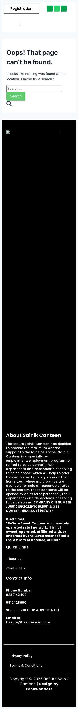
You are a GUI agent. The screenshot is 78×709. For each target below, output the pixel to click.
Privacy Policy (21, 655)
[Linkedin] (46, 632)
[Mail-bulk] (64, 9)
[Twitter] (28, 632)
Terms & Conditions (26, 665)
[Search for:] (33, 88)
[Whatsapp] (57, 9)
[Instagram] (19, 632)
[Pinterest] (37, 632)
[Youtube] (55, 632)
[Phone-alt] (50, 9)
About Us (13, 558)
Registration (21, 8)
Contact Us (15, 568)
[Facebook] (10, 632)
